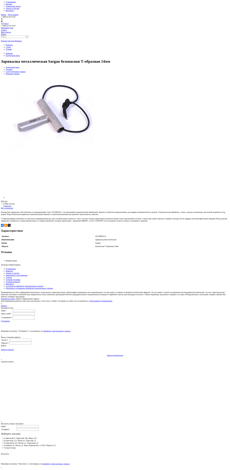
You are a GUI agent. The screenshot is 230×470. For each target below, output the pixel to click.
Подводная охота (13, 56)
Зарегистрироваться (115, 355)
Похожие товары (13, 74)
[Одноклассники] (5, 225)
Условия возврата (13, 282)
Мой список (6, 32)
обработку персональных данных (57, 331)
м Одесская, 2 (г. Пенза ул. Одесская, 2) (20, 441)
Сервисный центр (13, 6)
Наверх (4, 306)
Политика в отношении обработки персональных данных (29, 288)
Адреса (4, 30)
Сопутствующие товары (16, 72)
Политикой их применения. (101, 301)
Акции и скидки (12, 8)
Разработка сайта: (8, 299)
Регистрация (13, 15)
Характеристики (12, 67)
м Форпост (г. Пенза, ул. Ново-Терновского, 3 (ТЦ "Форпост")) (29, 445)
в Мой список (9, 204)
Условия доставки (13, 280)
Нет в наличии (7, 208)
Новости (9, 271)
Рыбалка (9, 53)
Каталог (9, 4)
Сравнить (7, 206)
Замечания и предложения (16, 275)
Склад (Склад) (10, 448)
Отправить (5, 321)
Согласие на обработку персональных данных (24, 286)
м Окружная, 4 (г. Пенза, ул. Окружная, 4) (21, 443)
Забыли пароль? (7, 350)
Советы (9, 277)
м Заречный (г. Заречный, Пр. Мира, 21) (20, 438)
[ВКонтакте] (2, 225)
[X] (9, 225)
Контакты (10, 11)
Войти (3, 15)
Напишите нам (7, 28)
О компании (11, 2)
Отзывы (9, 69)
